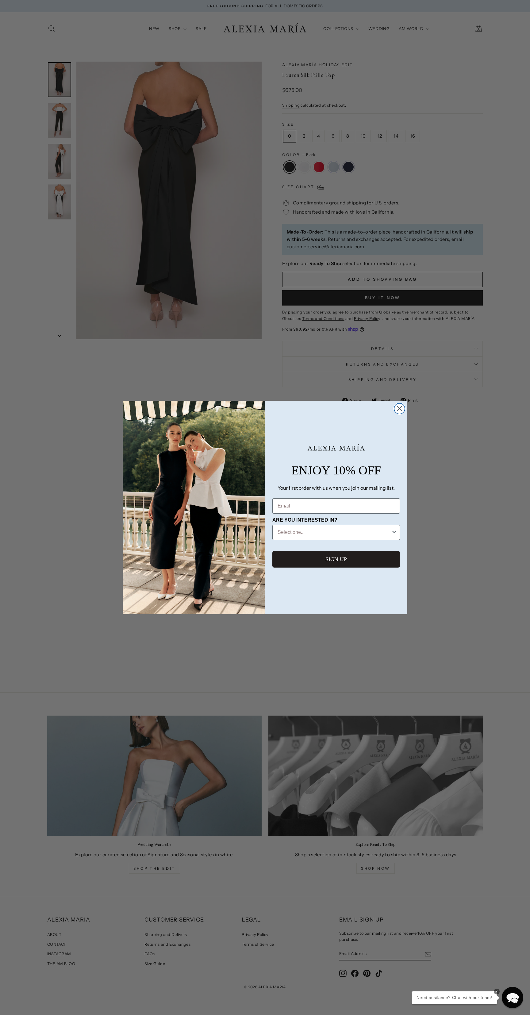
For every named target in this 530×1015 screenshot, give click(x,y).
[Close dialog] (399, 408)
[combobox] (334, 532)
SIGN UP (336, 559)
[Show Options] (394, 532)
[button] (512, 997)
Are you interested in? (304, 520)
